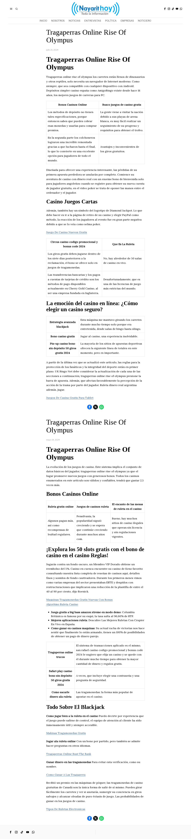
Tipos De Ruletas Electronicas (65, 809)
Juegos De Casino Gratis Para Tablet (69, 397)
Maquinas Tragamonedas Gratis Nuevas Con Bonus (79, 599)
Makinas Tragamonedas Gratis (66, 733)
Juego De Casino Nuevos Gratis (66, 232)
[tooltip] (165, 9)
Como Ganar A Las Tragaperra (66, 774)
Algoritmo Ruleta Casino (62, 604)
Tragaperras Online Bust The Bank (68, 754)
